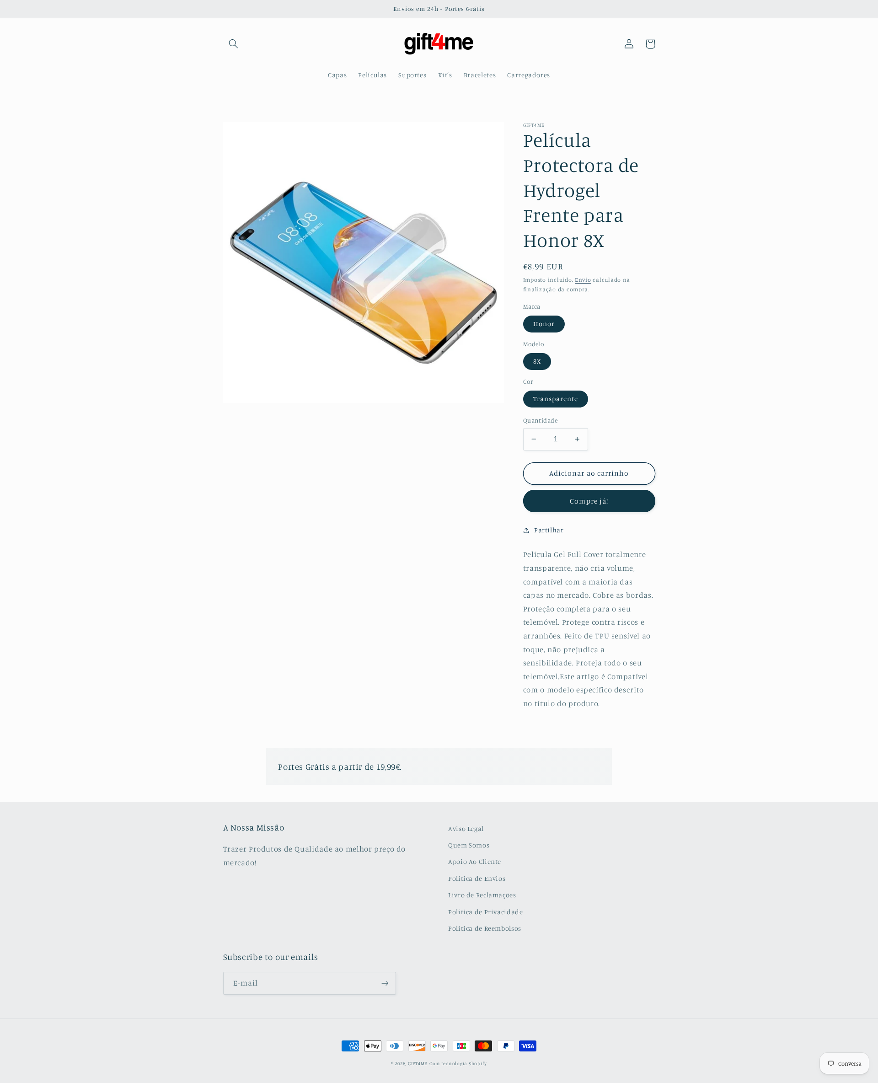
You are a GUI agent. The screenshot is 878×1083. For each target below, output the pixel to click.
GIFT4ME (418, 1063)
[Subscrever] (384, 983)
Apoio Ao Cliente (474, 861)
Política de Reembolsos (484, 928)
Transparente (555, 398)
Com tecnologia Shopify (458, 1063)
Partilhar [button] (549, 530)
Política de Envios (476, 878)
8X (537, 361)
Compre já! (589, 500)
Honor (544, 323)
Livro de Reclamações (482, 895)
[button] (233, 43)
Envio (583, 279)
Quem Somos (468, 845)
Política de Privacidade (485, 912)
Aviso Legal (466, 828)
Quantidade (540, 420)
